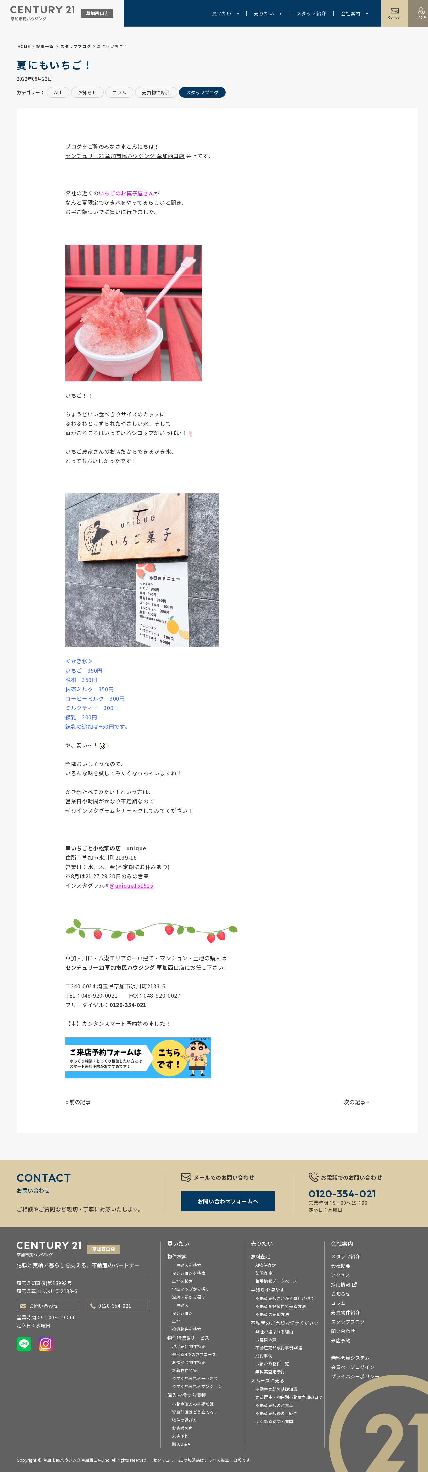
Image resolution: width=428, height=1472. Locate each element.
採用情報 (340, 1284)
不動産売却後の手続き (276, 1413)
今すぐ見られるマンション (197, 1386)
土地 (176, 1321)
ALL (58, 92)
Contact (394, 17)
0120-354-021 (114, 1305)
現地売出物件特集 (188, 1346)
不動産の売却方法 (272, 1314)
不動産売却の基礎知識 (276, 1389)
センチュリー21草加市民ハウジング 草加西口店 (125, 156)
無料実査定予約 (270, 1371)
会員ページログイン (353, 1367)
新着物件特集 (184, 1370)
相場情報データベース (276, 1281)
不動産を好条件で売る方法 (280, 1306)
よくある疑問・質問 (274, 1421)
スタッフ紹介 (311, 13)
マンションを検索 (188, 1273)
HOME (24, 46)
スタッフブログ (75, 46)
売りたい (264, 13)
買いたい (222, 13)
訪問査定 (263, 1273)
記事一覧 (45, 46)
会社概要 (340, 1265)
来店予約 (180, 1436)
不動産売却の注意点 (274, 1405)
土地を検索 (182, 1281)
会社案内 (351, 13)
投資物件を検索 (186, 1329)
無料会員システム (350, 1357)
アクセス (340, 1275)
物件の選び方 (184, 1420)
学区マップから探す (191, 1289)
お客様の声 (182, 1428)
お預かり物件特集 (188, 1362)
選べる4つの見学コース (194, 1354)
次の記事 (354, 1102)
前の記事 (80, 1102)
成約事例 (263, 1355)
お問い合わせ (43, 1305)
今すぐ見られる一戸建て (195, 1378)
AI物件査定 (265, 1265)
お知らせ (87, 92)
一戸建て (180, 1305)
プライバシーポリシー (355, 1376)
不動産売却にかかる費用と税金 (284, 1298)
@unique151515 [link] (131, 885)
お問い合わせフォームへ (228, 1201)
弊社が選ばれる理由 (274, 1331)
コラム (119, 92)
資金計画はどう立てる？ (195, 1412)
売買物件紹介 (156, 92)
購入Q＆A (181, 1444)
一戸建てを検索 (186, 1265)
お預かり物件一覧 (272, 1363)
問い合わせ (343, 1331)
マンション (182, 1313)
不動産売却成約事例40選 (279, 1347)
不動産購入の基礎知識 (193, 1404)
